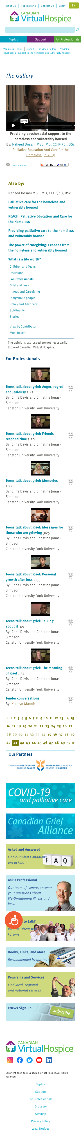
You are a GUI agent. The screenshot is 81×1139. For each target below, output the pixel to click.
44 (34, 742)
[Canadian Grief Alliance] (40, 826)
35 (49, 734)
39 (72, 734)
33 (38, 734)
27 (70, 726)
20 (30, 726)
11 (51, 718)
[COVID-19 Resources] (40, 795)
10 (46, 718)
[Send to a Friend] (9, 164)
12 (56, 718)
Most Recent (18, 332)
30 (20, 734)
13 (61, 718)
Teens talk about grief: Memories (32, 480)
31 (26, 734)
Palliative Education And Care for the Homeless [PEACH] (41, 152)
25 (59, 726)
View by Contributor (23, 326)
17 (13, 726)
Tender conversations (23, 698)
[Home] (40, 11)
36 (55, 734)
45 (39, 742)
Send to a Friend (19, 165)
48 (57, 742)
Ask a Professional (22, 880)
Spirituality (17, 310)
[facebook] (20, 1060)
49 (63, 742)
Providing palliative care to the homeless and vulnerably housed (41, 233)
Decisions (16, 272)
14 (67, 718)
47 (51, 742)
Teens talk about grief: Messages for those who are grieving (34, 529)
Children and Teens (23, 266)
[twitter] (29, 1060)
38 (66, 734)
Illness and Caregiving (25, 291)
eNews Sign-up (20, 1007)
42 (22, 742)
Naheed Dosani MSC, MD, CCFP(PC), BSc (43, 144)
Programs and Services (26, 977)
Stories (14, 316)
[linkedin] (49, 1060)
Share (54, 165)
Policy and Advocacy (24, 304)
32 (32, 734)
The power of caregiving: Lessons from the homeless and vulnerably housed (39, 247)
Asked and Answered (24, 849)
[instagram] (10, 1060)
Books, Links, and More (26, 952)
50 (68, 742)
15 (72, 718)
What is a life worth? (24, 259)
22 (41, 726)
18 (19, 726)
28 (9, 734)
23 (47, 726)
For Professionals (22, 279)
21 (36, 726)
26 (65, 726)
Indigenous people (22, 297)
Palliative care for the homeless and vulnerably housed (36, 204)
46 (45, 742)
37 (61, 734)
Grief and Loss (19, 285)
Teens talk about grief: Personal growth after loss (31, 576)
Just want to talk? (22, 921)
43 (28, 742)
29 (15, 734)
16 (8, 726)
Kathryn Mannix (23, 703)
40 (9, 742)
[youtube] (39, 1060)
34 (43, 734)
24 (53, 726)
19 (24, 726)
